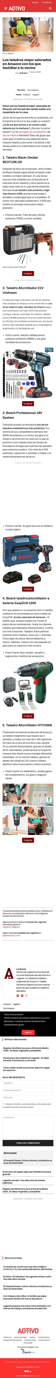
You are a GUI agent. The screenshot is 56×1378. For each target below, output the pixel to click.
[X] (18, 80)
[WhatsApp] (24, 80)
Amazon (26, 95)
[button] (50, 8)
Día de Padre (10, 135)
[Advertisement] (28, 492)
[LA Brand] (9, 983)
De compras (32, 90)
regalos (35, 95)
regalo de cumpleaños (34, 132)
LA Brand (23, 73)
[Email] (30, 80)
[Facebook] (12, 80)
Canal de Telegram (11, 927)
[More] (43, 80)
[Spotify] (17, 995)
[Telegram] (36, 80)
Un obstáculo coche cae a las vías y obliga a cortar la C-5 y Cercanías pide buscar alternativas (27, 1268)
